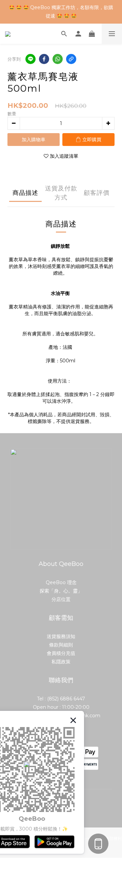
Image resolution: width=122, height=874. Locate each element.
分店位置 (61, 599)
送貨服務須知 (61, 636)
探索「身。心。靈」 (61, 591)
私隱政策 (61, 662)
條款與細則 (61, 645)
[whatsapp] (58, 59)
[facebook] (44, 59)
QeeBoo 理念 (61, 582)
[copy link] (71, 59)
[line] (30, 59)
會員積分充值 (61, 653)
